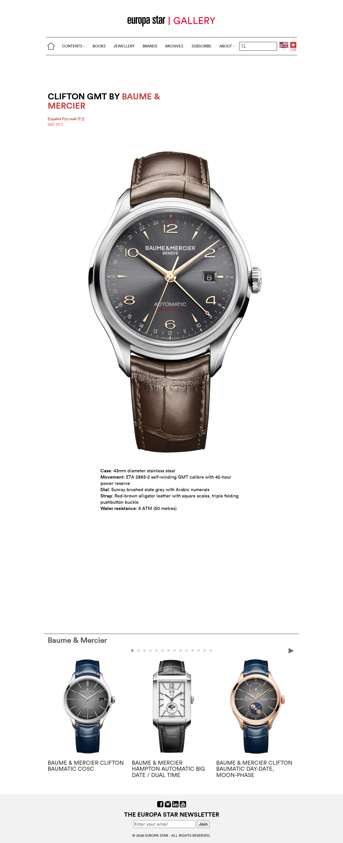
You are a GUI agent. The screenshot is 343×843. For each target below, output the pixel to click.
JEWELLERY (124, 46)
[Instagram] (168, 804)
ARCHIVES (174, 46)
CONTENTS (72, 46)
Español (55, 119)
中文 (81, 119)
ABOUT (225, 46)
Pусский (69, 119)
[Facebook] (160, 804)
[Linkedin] (175, 804)
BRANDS (150, 46)
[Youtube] (183, 804)
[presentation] (51, 650)
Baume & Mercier (77, 640)
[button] (132, 650)
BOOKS (99, 46)
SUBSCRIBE (201, 46)
